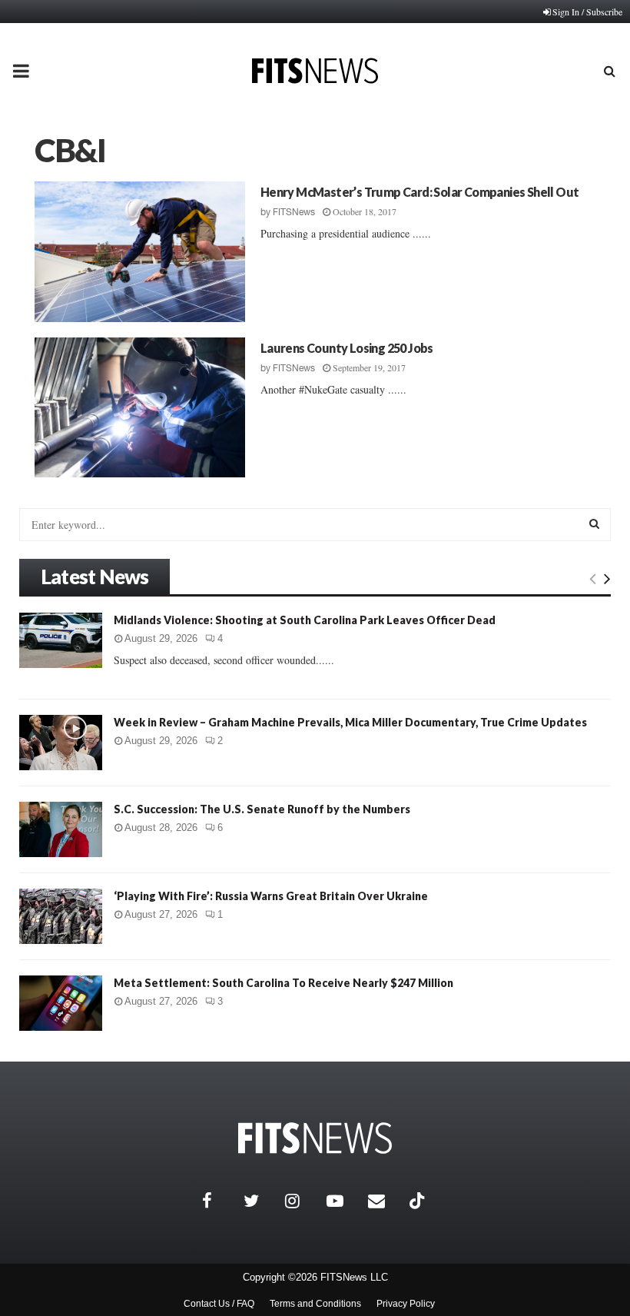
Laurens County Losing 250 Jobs (346, 348)
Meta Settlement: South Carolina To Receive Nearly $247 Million (283, 982)
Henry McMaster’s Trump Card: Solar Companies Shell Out (419, 191)
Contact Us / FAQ (219, 1303)
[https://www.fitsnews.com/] (315, 1138)
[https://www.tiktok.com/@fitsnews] (419, 1201)
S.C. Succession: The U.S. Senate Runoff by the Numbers (262, 809)
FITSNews (294, 212)
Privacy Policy (405, 1303)
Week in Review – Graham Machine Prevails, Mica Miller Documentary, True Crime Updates (350, 722)
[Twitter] (260, 1201)
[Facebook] (219, 1201)
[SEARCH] (594, 523)
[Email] (385, 1201)
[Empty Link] (592, 578)
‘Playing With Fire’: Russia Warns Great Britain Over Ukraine (271, 895)
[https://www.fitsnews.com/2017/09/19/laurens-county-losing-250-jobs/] (140, 407)
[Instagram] (302, 1201)
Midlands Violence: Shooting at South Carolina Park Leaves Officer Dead (305, 619)
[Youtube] (343, 1201)
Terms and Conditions (315, 1303)
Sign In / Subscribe (587, 11)
